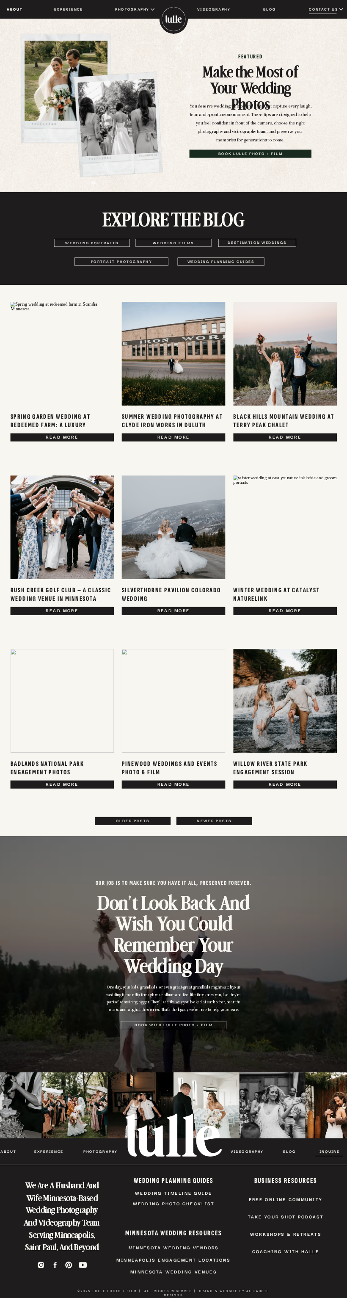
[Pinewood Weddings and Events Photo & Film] (174, 701)
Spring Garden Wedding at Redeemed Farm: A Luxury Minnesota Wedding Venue (51, 424)
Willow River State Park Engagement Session (270, 767)
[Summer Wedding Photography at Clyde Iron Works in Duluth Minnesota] (174, 354)
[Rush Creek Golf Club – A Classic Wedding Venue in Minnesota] (62, 528)
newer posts (214, 820)
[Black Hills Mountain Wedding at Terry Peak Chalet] (285, 354)
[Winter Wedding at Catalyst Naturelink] (285, 528)
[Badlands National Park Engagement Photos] (62, 701)
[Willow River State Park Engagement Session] (285, 701)
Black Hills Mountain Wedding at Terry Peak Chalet (283, 420)
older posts (132, 820)
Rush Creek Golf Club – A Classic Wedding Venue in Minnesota (61, 594)
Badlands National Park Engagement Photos (47, 767)
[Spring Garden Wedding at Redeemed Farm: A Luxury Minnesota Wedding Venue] (62, 354)
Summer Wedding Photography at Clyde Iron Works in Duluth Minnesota (172, 424)
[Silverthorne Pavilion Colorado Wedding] (174, 528)
